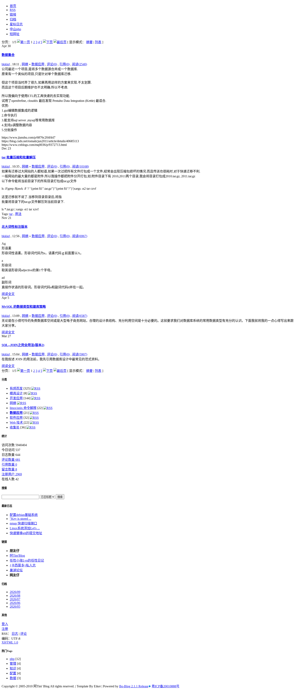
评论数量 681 (11, 459)
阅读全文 (8, 294)
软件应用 (16, 417)
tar (11, 214)
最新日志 (7, 505)
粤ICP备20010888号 (165, 686)
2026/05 (15, 606)
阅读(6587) (79, 316)
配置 (13, 673)
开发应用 (16, 398)
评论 (23, 633)
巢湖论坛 (16, 570)
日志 (15, 633)
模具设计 (16, 393)
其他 (4, 615)
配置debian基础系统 (24, 515)
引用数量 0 (9, 464)
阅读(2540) (79, 64)
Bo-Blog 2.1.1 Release (133, 686)
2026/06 (15, 603)
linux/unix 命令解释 (23, 408)
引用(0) (64, 64)
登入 (5, 624)
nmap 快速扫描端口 (23, 523)
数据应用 (37, 64)
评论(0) (52, 64)
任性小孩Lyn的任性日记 (27, 560)
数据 (13, 678)
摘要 (89, 42)
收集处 (14, 427)
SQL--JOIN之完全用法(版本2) (23, 345)
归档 (4, 584)
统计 (4, 436)
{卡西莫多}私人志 (23, 565)
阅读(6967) (79, 236)
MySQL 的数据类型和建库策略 (24, 306)
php (12, 659)
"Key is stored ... (20, 518)
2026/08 (15, 595)
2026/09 (15, 592)
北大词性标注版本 (15, 226)
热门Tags (7, 650)
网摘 (25, 64)
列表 (98, 42)
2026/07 (15, 599)
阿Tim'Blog (17, 555)
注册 (5, 629)
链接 (4, 541)
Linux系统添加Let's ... (25, 528)
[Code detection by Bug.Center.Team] (149, 686)
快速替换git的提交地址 (26, 533)
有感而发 (16, 388)
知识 (13, 668)
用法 (18, 214)
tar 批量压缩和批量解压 (19, 157)
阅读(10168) (80, 166)
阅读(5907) (79, 354)
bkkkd (6, 64)
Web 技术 (17, 422)
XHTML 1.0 (10, 642)
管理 (13, 663)
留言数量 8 (9, 469)
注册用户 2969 (12, 474)
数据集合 (8, 55)
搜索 (4, 488)
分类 (4, 379)
